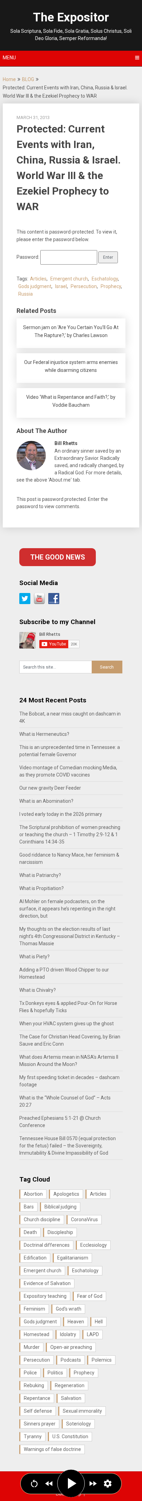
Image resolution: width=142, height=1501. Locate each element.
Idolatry (68, 1334)
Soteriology (78, 1423)
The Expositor (71, 17)
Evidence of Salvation (47, 1283)
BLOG (28, 79)
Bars (29, 1206)
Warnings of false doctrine (52, 1449)
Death (30, 1232)
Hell (99, 1321)
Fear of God (89, 1296)
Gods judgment (34, 286)
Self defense (38, 1411)
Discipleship (60, 1232)
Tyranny (33, 1436)
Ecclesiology (93, 1245)
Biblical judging (60, 1206)
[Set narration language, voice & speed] (107, 1483)
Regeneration (69, 1385)
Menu (9, 57)
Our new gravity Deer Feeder (50, 788)
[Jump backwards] (49, 1483)
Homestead (36, 1334)
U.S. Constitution (70, 1436)
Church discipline (42, 1219)
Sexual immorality (82, 1411)
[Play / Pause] (71, 1483)
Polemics (102, 1360)
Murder (32, 1347)
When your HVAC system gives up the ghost (66, 1023)
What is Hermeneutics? (44, 734)
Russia (25, 294)
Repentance (37, 1398)
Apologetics (66, 1194)
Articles (38, 279)
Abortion (33, 1194)
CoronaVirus (84, 1219)
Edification (35, 1258)
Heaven (76, 1321)
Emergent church (69, 279)
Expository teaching (45, 1296)
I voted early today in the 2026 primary (60, 814)
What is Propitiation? (41, 888)
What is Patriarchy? (40, 875)
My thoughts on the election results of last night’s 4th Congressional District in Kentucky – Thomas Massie (69, 936)
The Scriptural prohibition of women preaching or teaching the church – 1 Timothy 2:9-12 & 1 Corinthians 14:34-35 (69, 834)
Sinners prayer (39, 1423)
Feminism (34, 1309)
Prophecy (111, 286)
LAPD (93, 1334)
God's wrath (68, 1309)
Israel (61, 286)
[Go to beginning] (34, 1483)
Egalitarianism (72, 1258)
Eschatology (105, 279)
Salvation (71, 1398)
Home (9, 79)
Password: (28, 257)
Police (30, 1372)
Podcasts (71, 1360)
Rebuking (34, 1385)
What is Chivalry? (37, 990)
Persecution (84, 286)
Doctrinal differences (47, 1245)
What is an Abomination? (46, 801)
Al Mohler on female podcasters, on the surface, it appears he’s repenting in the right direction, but (67, 909)
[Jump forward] (93, 1483)
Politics (55, 1372)
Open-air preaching (71, 1347)
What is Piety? (34, 956)
